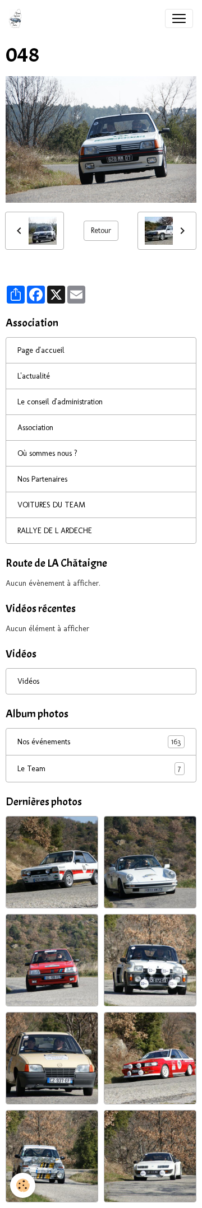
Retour (101, 230)
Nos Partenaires (42, 479)
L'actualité (33, 376)
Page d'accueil (41, 350)
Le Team (99, 769)
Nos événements (99, 742)
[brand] (17, 18)
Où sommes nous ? (47, 453)
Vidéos (28, 681)
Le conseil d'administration (60, 402)
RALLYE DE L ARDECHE (54, 530)
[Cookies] (22, 1185)
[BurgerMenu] (179, 18)
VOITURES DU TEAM (51, 505)
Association (35, 427)
